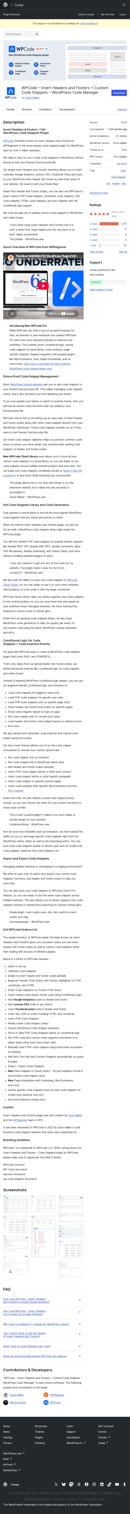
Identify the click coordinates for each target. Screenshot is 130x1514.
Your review (96, 251)
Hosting (7, 1437)
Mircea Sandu (18, 1402)
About (6, 1426)
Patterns (40, 1443)
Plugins (39, 1437)
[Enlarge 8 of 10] (79, 1229)
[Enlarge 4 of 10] (24, 1259)
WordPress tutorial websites (26, 384)
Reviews (27, 109)
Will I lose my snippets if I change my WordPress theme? (36, 1324)
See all (123, 251)
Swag (103, 1443)
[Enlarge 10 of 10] (79, 1265)
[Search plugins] (37, 34)
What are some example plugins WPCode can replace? (35, 1356)
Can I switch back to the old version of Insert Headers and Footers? (24, 1335)
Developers (73, 1437)
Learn (70, 1426)
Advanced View (99, 192)
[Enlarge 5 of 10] (51, 1199)
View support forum (101, 289)
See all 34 (122, 163)
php (124, 184)
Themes (39, 1431)
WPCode (8, 140)
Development (67, 109)
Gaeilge (15, 1484)
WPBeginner (20, 1120)
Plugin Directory (11, 14)
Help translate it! (89, 23)
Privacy (7, 1443)
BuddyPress (11, 1470)
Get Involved (106, 1426)
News (6, 1431)
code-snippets (118, 177)
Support (122, 109)
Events (102, 1431)
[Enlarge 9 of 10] (79, 1244)
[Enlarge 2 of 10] (24, 1219)
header (116, 184)
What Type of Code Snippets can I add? (27, 1346)
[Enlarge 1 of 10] (24, 1199)
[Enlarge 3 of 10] (24, 1239)
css (108, 184)
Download (119, 93)
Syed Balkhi (32, 97)
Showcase (41, 1426)
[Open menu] (125, 5)
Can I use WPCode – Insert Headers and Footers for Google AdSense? (24, 1313)
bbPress (9, 1464)
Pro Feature (16, 790)
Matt (7, 1459)
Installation (45, 109)
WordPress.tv (76, 1443)
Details (10, 109)
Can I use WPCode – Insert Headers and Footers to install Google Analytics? (26, 1301)
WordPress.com (14, 1453)
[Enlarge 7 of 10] (79, 1199)
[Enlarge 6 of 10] (51, 1219)
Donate (104, 1437)
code (123, 171)
